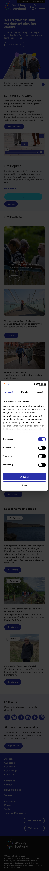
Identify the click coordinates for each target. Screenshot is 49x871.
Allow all (24, 477)
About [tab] (40, 392)
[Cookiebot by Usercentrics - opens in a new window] (34, 384)
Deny (24, 485)
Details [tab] (24, 392)
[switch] (42, 448)
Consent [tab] (9, 392)
